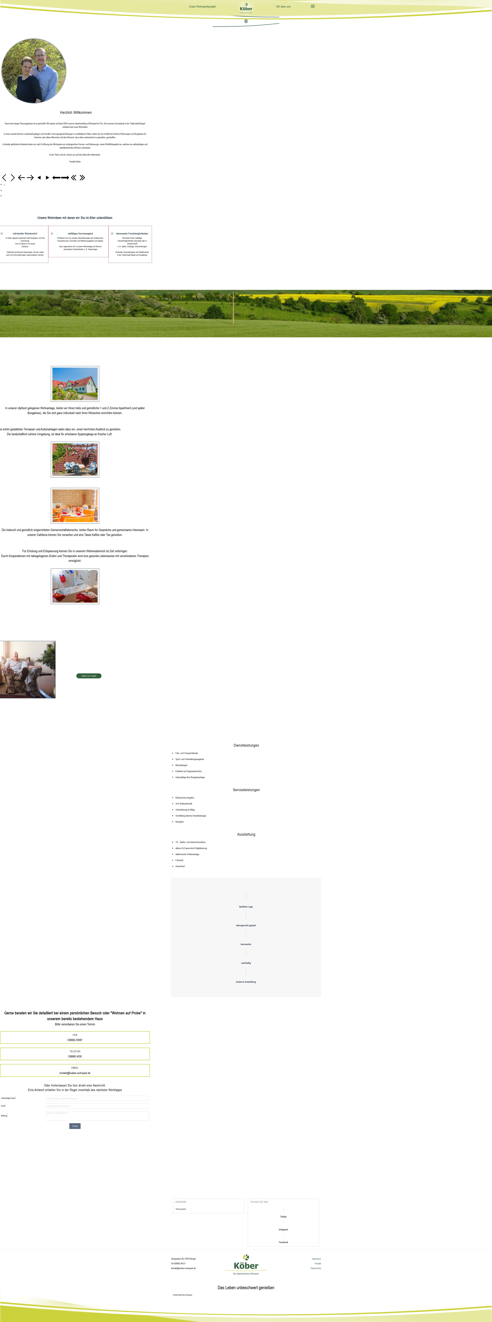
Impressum (316, 1258)
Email (3, 1105)
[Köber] (246, 8)
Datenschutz (316, 1268)
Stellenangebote (181, 1209)
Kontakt (318, 1263)
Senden (75, 1126)
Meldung (4, 1115)
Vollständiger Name (8, 1097)
